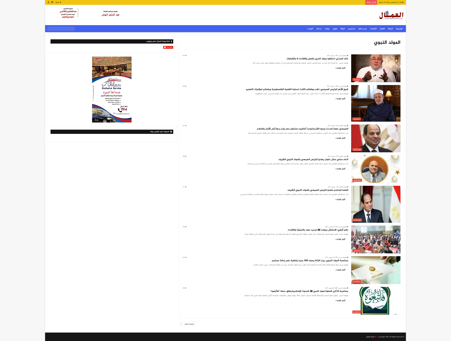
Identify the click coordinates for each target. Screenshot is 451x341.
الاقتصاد (373, 28)
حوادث (327, 28)
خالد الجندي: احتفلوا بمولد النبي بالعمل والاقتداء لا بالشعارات (317, 59)
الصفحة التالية (189, 324)
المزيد (310, 28)
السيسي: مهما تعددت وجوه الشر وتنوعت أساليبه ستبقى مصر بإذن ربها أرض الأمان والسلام (302, 129)
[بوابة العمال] (391, 15)
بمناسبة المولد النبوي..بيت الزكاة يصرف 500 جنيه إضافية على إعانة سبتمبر (310, 261)
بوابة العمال (342, 125)
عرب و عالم (362, 28)
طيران (335, 28)
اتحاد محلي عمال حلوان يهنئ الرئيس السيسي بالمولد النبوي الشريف (313, 159)
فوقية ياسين (342, 55)
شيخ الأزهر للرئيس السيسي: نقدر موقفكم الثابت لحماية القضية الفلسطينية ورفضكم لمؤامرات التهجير (297, 89)
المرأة (342, 28)
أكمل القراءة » (340, 68)
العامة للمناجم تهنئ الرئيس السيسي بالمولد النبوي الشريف (318, 190)
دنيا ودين (351, 28)
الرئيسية (399, 28)
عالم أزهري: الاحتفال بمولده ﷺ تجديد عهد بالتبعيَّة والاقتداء (318, 230)
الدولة (390, 28)
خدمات (318, 28)
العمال (382, 28)
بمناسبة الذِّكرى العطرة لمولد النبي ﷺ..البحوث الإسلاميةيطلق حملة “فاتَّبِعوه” (309, 291)
